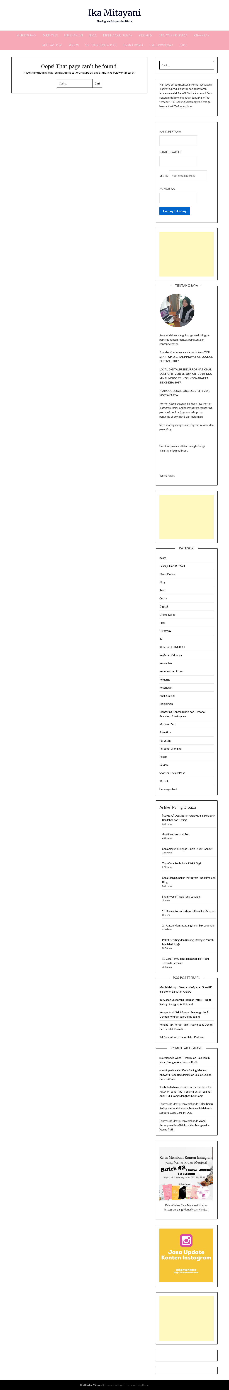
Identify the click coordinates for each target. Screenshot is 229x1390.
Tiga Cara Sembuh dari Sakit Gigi (181, 863)
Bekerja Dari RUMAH (117, 35)
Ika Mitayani (114, 12)
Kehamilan (201, 35)
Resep (163, 756)
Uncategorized (168, 789)
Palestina (165, 732)
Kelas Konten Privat (171, 671)
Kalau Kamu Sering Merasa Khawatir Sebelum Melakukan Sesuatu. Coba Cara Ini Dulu (185, 1075)
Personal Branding (170, 748)
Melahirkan (166, 703)
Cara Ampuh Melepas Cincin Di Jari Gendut (187, 848)
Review (73, 45)
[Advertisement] (186, 254)
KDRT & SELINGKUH (172, 647)
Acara (162, 557)
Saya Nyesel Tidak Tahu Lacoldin (181, 896)
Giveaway (165, 630)
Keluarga (146, 35)
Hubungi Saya (26, 35)
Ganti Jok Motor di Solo (176, 834)
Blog (93, 35)
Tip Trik (164, 781)
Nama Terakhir (170, 152)
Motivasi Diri (52, 45)
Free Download (161, 45)
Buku (183, 45)
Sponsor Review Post (101, 45)
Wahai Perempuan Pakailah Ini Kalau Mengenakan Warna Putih (184, 1125)
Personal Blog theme (138, 1384)
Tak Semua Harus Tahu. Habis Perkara (181, 1037)
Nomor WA (167, 188)
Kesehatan (165, 687)
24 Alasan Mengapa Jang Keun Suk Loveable (188, 925)
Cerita (163, 598)
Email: (164, 175)
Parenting (50, 35)
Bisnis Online (73, 35)
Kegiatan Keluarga (173, 35)
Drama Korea (133, 45)
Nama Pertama (170, 131)
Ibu (161, 639)
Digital (163, 606)
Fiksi (162, 622)
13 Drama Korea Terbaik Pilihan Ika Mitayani (188, 911)
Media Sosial (167, 695)
